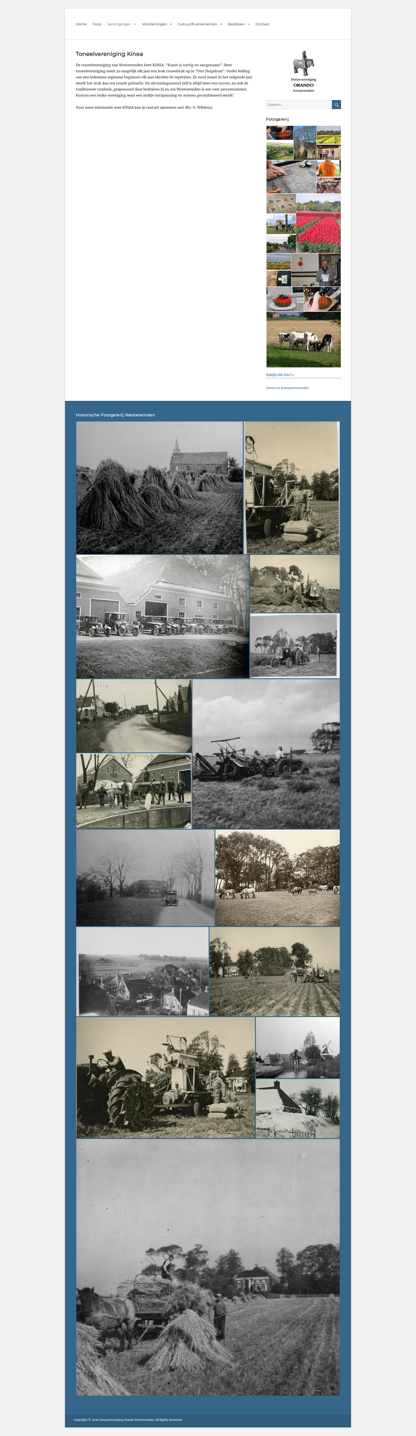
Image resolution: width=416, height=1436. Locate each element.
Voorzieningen (154, 24)
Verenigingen (119, 24)
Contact (263, 24)
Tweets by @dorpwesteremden (287, 388)
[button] (279, 132)
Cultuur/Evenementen (197, 24)
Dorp (97, 24)
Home (81, 24)
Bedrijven (236, 24)
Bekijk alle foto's (279, 375)
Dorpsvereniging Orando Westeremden (127, 1420)
